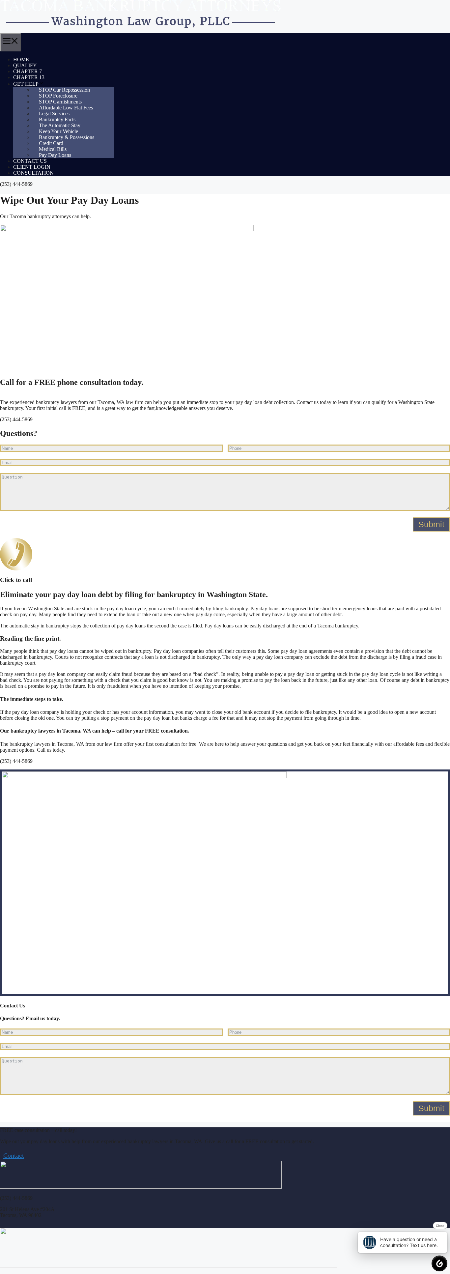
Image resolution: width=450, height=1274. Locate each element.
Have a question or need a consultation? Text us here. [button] (409, 1242)
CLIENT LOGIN (31, 167)
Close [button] (440, 1226)
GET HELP (26, 84)
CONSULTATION (33, 173)
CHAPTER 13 (28, 77)
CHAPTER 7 (27, 71)
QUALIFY (25, 65)
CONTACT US (30, 161)
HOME (21, 59)
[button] (439, 1263)
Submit (431, 524)
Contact (13, 1155)
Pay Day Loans (55, 155)
